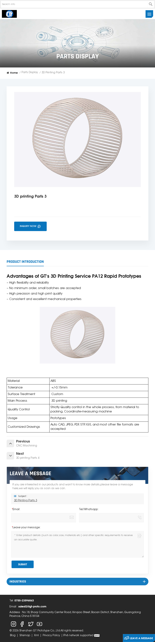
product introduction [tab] (25, 261)
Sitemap (24, 635)
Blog (13, 635)
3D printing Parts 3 (25, 500)
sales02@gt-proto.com (32, 606)
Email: (15, 509)
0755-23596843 (24, 600)
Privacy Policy (51, 635)
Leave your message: (25, 527)
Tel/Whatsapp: (88, 509)
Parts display (30, 72)
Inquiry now (28, 226)
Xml (36, 635)
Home (14, 72)
